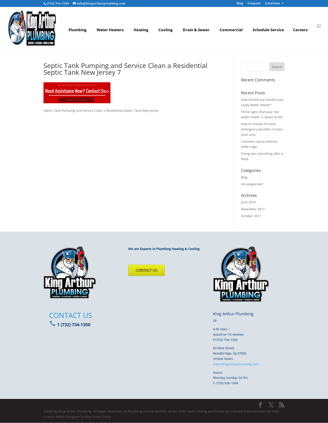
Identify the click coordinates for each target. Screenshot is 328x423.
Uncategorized (252, 184)
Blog (240, 3)
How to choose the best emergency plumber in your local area (262, 129)
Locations (272, 3)
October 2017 (251, 216)
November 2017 (253, 209)
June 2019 (248, 202)
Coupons (254, 3)
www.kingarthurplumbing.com (236, 364)
